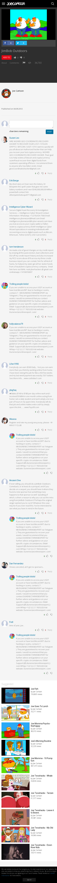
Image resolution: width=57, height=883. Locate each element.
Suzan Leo (14, 138)
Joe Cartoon (18, 90)
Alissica (12, 419)
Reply (50, 173)
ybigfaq (12, 390)
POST (49, 131)
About (4, 62)
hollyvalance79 (16, 324)
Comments (14, 62)
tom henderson (16, 247)
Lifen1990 (14, 364)
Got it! (29, 880)
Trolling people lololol (18, 284)
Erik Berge (14, 180)
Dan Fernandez (16, 563)
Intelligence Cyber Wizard (21, 207)
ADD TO (6, 57)
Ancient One (15, 480)
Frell (11, 622)
